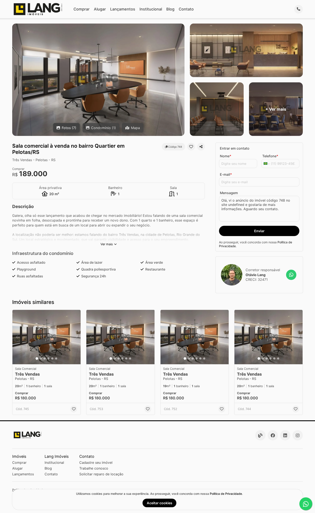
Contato (186, 9)
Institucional (151, 9)
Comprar (82, 9)
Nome (225, 156)
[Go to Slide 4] (48, 358)
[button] (46, 337)
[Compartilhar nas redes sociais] (201, 146)
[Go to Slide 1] (37, 358)
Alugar (100, 9)
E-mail (226, 174)
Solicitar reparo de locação (101, 474)
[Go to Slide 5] (52, 358)
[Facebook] (273, 435)
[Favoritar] (191, 146)
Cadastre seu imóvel (95, 462)
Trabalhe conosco (93, 468)
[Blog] (260, 435)
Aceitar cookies (159, 503)
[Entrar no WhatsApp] (291, 275)
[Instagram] (297, 435)
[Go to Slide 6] (56, 358)
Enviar (259, 231)
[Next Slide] (76, 337)
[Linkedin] (285, 435)
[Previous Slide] (16, 337)
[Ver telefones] (298, 9)
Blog (170, 9)
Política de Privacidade (226, 493)
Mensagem (229, 193)
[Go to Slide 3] (45, 358)
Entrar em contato (234, 148)
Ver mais (106, 244)
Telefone (270, 156)
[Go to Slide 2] (41, 358)
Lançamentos (122, 9)
